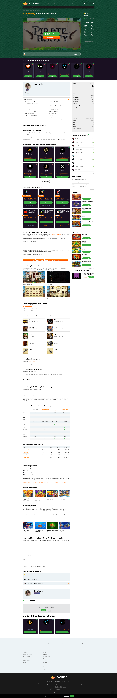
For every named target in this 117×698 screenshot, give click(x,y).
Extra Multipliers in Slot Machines (79, 179)
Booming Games (26, 500)
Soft (43, 658)
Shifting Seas (65, 409)
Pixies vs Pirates (45, 409)
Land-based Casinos (47, 656)
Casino (25, 7)
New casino (25, 643)
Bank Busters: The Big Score (87, 201)
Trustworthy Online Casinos (28, 650)
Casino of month (46, 643)
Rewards (24, 662)
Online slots (25, 652)
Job (63, 650)
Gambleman (84, 241)
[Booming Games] (93, 86)
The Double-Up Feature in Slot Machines (80, 183)
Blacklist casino (26, 646)
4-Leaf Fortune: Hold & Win (87, 261)
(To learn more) (66, 696)
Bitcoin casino (45, 648)
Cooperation (64, 643)
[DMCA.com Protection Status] (57, 689)
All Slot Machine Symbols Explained (79, 184)
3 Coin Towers (84, 234)
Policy (63, 648)
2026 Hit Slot (84, 254)
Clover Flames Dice (85, 247)
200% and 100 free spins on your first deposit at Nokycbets (88, 274)
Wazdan (48, 531)
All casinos (46, 181)
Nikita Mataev (28, 93)
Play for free (87, 198)
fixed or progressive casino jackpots (39, 381)
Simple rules (26, 553)
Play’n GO (24, 531)
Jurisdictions (45, 660)
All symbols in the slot (27, 306)
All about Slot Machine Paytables (79, 186)
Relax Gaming (61, 531)
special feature (32, 361)
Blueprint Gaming (38, 532)
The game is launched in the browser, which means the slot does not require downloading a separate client (44, 482)
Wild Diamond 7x (27, 459)
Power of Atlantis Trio (28, 449)
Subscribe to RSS (59, 693)
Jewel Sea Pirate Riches (55, 409)
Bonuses (38, 7)
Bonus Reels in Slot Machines (78, 181)
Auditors (44, 664)
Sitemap (44, 666)
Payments (45, 646)
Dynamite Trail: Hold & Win (87, 208)
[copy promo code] (29, 74)
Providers (25, 664)
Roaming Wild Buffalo (86, 194)
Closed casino (25, 648)
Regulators (45, 662)
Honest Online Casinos (27, 654)
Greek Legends (26, 457)
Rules (24, 658)
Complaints (45, 654)
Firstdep (41, 195)
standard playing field (56, 234)
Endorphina (84, 235)
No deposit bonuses (27, 660)
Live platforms (45, 668)
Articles (44, 7)
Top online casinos (26, 656)
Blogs (83, 643)
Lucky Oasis (26, 454)
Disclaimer (64, 646)
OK (72, 696)
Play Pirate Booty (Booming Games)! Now (45, 260)
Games (31, 7)
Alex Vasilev (32, 600)
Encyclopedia (25, 666)
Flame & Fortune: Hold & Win (87, 221)
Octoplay (83, 196)
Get (30, 202)
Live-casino (45, 652)
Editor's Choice (26, 195)
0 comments (86, 15)
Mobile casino (45, 650)
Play (28, 76)
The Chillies (26, 452)
